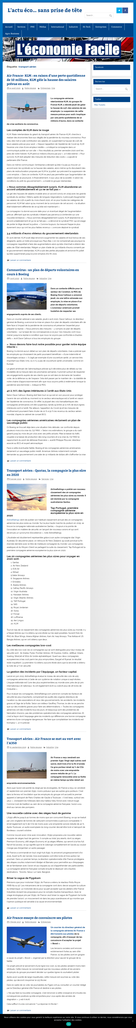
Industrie (73, 27)
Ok (68, 1024)
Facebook (99, 67)
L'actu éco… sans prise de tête (45, 10)
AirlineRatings (13, 520)
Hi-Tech (86, 27)
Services (21, 27)
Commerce (116, 27)
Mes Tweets (99, 105)
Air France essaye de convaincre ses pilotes (39, 918)
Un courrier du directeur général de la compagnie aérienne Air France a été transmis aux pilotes (68, 930)
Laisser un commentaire (20, 260)
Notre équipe (30, 88)
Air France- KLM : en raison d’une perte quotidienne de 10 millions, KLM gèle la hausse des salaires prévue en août (46, 79)
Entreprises (100, 27)
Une (53, 88)
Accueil (8, 27)
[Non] (132, 1021)
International (57, 27)
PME (32, 27)
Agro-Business (12, 33)
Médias (42, 27)
